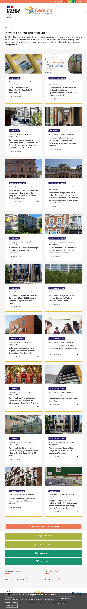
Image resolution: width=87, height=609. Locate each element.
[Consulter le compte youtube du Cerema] (61, 1)
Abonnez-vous (45, 553)
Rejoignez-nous (45, 536)
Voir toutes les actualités (45, 526)
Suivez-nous (45, 561)
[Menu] (84, 12)
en (80, 2)
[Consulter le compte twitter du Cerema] (58, 1)
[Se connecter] (74, 1)
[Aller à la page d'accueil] (37, 11)
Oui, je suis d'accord (65, 598)
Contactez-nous (45, 544)
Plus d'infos (11, 606)
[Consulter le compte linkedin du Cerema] (55, 1)
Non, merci (62, 603)
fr (77, 2)
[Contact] (69, 1)
